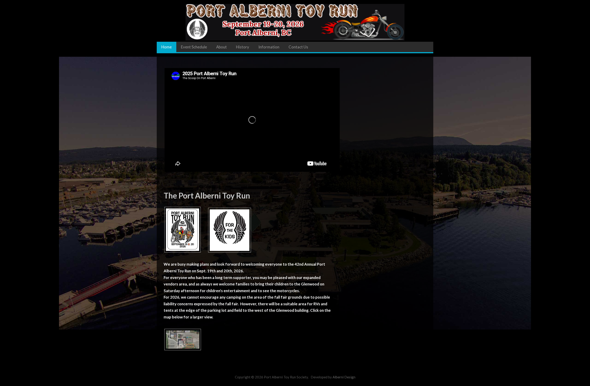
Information (268, 47)
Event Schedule (194, 47)
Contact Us (298, 47)
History (242, 47)
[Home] (295, 20)
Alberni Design (344, 377)
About (221, 47)
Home (166, 47)
